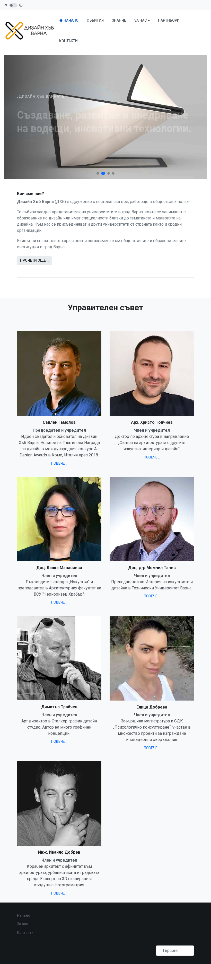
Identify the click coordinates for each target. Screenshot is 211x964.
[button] (142, 20)
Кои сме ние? (30, 193)
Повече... (32, 136)
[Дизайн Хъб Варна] (29, 30)
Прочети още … (34, 260)
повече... (59, 463)
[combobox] (175, 950)
